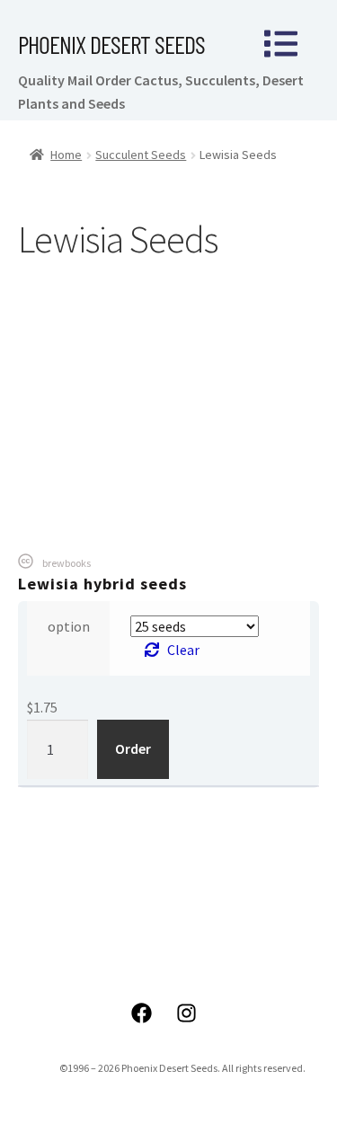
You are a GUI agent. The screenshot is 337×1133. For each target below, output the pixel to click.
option (69, 626)
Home (66, 154)
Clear (183, 650)
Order (133, 748)
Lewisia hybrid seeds (102, 583)
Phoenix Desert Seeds (111, 44)
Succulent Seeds (140, 154)
